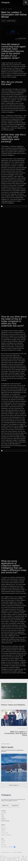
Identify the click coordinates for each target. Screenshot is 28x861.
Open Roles (15, 805)
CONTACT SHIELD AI (14, 785)
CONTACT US (5, 805)
